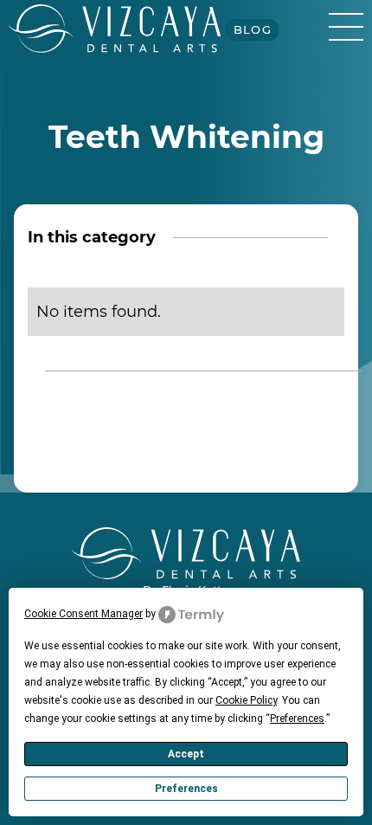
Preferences (186, 789)
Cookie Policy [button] (246, 700)
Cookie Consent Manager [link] (83, 614)
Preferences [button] (297, 718)
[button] (346, 26)
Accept (186, 754)
